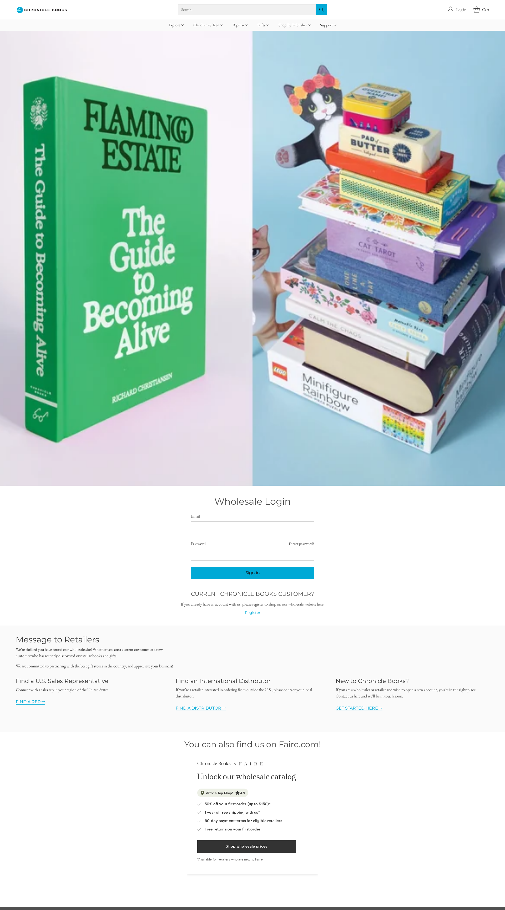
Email (195, 516)
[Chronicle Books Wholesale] (42, 10)
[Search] (321, 9)
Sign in (252, 572)
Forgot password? (301, 543)
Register (252, 612)
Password (198, 543)
